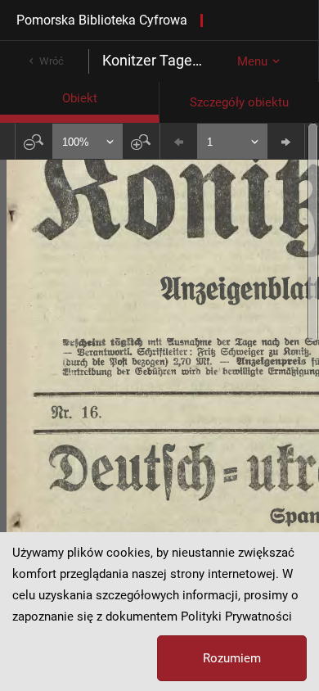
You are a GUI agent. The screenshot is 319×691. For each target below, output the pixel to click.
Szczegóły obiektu (239, 102)
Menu (252, 61)
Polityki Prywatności (236, 616)
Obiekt (79, 98)
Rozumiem (232, 658)
